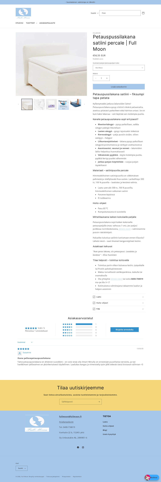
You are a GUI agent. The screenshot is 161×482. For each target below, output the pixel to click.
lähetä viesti (124, 229)
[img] (23, 349)
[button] (31, 23)
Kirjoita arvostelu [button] (125, 329)
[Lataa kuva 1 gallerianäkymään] (26, 104)
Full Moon (24, 476)
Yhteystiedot (66, 476)
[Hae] (137, 13)
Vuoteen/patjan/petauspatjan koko (106, 63)
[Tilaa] (99, 402)
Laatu (105, 422)
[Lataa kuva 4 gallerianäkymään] (63, 104)
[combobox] (119, 13)
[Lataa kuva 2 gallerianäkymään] (39, 104)
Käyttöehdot (77, 476)
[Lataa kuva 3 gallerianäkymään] (51, 104)
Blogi (105, 430)
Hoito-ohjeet (108, 426)
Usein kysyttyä (109, 434)
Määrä (95, 73)
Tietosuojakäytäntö (53, 476)
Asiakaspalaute (66, 422)
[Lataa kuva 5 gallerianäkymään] (75, 104)
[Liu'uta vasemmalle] (18, 104)
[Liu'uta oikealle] (84, 104)
